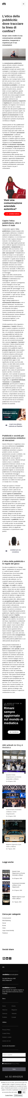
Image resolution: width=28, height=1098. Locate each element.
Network (14, 1013)
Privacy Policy (6, 1029)
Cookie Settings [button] (18, 1095)
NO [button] (24, 1092)
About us (4, 1009)
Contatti (14, 1017)
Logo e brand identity (8, 930)
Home (4, 1006)
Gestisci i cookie (6, 1037)
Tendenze (5, 933)
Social (4, 923)
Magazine (14, 1009)
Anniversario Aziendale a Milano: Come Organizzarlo (13, 812)
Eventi (4, 925)
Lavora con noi (6, 1041)
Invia (14, 1069)
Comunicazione (6, 918)
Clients (13, 1006)
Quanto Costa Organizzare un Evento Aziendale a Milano (13, 777)
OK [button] (19, 1092)
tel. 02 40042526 (14, 1076)
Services (4, 1013)
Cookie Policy (6, 1033)
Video (4, 928)
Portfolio (4, 1017)
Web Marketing (6, 920)
